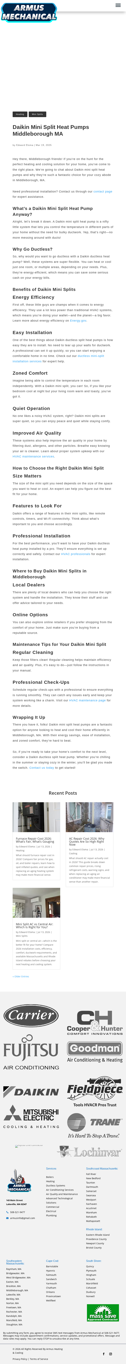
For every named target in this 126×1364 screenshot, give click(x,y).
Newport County (95, 1243)
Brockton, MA (13, 1286)
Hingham (91, 1274)
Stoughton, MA (14, 1324)
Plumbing (51, 1215)
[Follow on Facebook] (103, 1354)
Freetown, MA (13, 1307)
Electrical (51, 1211)
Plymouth (91, 1270)
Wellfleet (51, 1300)
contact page (103, 191)
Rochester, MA (14, 1311)
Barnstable (52, 1266)
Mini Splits (37, 114)
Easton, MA (12, 1281)
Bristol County (94, 1247)
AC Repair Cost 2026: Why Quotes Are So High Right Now (86, 841)
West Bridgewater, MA (18, 1277)
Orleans (50, 1292)
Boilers (50, 1177)
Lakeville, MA (13, 1294)
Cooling (73, 853)
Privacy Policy (20, 1359)
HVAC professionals (75, 554)
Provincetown (53, 1296)
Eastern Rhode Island (98, 1234)
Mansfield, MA (14, 1320)
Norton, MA (12, 1303)
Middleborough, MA (17, 1290)
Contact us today (41, 767)
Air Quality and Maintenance (62, 1194)
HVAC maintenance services (33, 456)
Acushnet (91, 1208)
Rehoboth (91, 1216)
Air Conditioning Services (60, 1189)
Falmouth (51, 1274)
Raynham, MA (13, 1269)
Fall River (91, 1174)
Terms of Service (39, 1359)
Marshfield (92, 1283)
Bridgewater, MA (15, 1273)
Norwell (90, 1296)
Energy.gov (78, 320)
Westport (91, 1199)
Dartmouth (92, 1186)
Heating (20, 114)
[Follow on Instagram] (110, 1354)
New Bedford (93, 1178)
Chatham (51, 1287)
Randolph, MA (14, 1316)
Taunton (90, 1182)
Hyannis (50, 1270)
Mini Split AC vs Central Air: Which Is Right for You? (34, 925)
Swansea (91, 1195)
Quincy (90, 1266)
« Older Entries (21, 976)
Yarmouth (51, 1283)
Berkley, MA (12, 1298)
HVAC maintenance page (87, 700)
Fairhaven (91, 1203)
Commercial (52, 1206)
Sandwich (51, 1279)
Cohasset (91, 1287)
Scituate (90, 1279)
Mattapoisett (93, 1221)
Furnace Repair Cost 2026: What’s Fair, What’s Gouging (35, 840)
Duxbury (90, 1292)
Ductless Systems (55, 1185)
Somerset (91, 1191)
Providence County (96, 1239)
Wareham (91, 1212)
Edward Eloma (24, 145)
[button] (119, 5)
